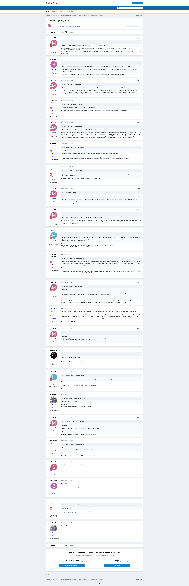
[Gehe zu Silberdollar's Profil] (53, 467)
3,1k (54, 156)
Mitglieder (61, 11)
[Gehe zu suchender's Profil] (53, 149)
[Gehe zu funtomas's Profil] (53, 313)
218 (54, 72)
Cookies (101, 583)
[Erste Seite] (48, 32)
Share (122, 25)
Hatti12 (53, 230)
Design (95, 583)
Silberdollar (53, 462)
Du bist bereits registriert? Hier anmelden (119, 3)
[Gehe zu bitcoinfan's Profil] (53, 64)
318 (54, 474)
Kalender (54, 11)
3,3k (54, 113)
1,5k (54, 363)
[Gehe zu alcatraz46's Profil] (53, 355)
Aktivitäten (57, 7)
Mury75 (56, 25)
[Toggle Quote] (63, 42)
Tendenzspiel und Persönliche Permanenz (69, 26)
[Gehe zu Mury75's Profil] (49, 25)
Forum (48, 11)
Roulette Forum (52, 3)
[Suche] (141, 8)
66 (54, 50)
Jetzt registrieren (137, 3)
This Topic (135, 7)
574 (54, 321)
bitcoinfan (82, 42)
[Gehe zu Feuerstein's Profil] (53, 105)
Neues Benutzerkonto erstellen (72, 565)
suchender (53, 143)
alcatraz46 (53, 350)
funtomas (53, 308)
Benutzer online (69, 11)
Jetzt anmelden (116, 565)
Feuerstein (53, 100)
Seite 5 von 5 (72, 32)
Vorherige (52, 32)
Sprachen (88, 583)
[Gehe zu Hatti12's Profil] (53, 235)
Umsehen (49, 7)
